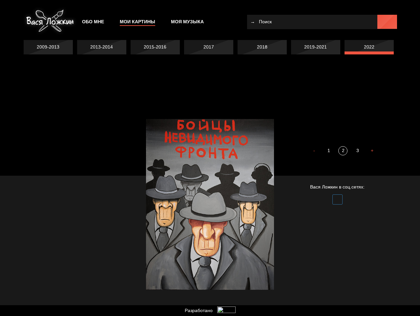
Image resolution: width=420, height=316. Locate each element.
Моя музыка (187, 21)
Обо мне (93, 21)
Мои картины (137, 21)
